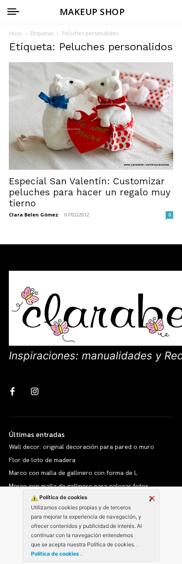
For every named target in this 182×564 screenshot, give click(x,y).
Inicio (15, 33)
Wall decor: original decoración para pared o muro (81, 447)
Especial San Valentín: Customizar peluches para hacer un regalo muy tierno (89, 192)
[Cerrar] (151, 498)
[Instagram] (34, 392)
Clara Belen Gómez (33, 214)
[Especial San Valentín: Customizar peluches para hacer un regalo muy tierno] (91, 116)
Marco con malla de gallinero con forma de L (73, 473)
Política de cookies (55, 553)
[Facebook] (12, 392)
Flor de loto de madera (42, 460)
